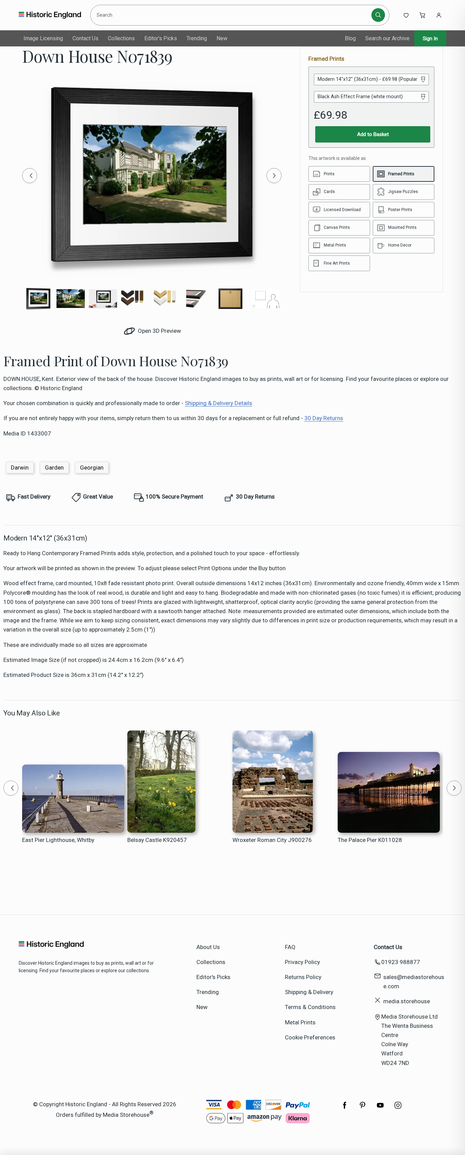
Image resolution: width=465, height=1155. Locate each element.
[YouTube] (380, 1108)
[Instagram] (397, 1108)
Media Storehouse (126, 1114)
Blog (350, 38)
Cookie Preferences (310, 1037)
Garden (54, 467)
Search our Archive (387, 38)
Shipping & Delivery (309, 992)
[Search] (378, 15)
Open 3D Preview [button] (159, 330)
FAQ (290, 947)
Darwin (20, 467)
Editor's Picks (160, 38)
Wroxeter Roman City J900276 (272, 839)
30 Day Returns (323, 418)
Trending (197, 38)
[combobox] (232, 15)
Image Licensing (43, 38)
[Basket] (422, 15)
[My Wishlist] (406, 15)
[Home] (50, 15)
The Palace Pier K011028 (370, 839)
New (222, 38)
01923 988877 (400, 962)
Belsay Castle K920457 (157, 839)
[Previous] (29, 175)
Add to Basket (373, 134)
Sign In (430, 38)
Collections (121, 38)
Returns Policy (303, 977)
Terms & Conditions (310, 1007)
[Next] (274, 175)
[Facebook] (344, 1108)
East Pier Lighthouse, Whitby (58, 839)
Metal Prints (300, 1022)
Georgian (91, 467)
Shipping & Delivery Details (218, 403)
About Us (208, 947)
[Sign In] (438, 15)
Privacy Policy (302, 962)
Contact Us (85, 38)
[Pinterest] (362, 1108)
